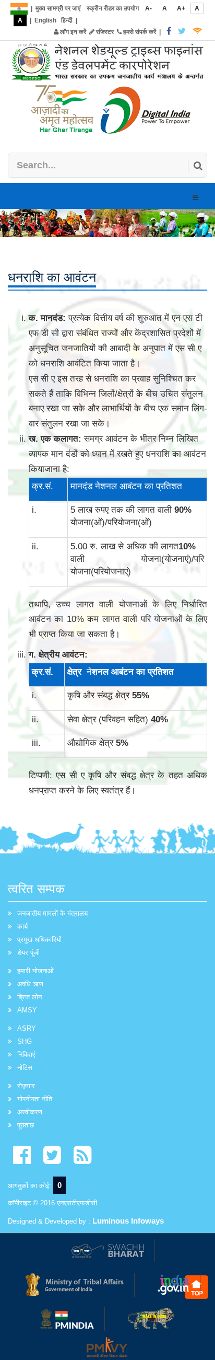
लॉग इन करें (72, 32)
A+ (181, 8)
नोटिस (24, 1067)
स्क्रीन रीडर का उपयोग (113, 8)
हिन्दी (67, 20)
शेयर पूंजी (28, 952)
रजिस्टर (104, 32)
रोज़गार (26, 1086)
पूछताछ (25, 1125)
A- (148, 8)
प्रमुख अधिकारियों (39, 939)
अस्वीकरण (29, 1112)
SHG (24, 1041)
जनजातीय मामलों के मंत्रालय (52, 913)
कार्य (22, 926)
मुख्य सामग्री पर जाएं (57, 8)
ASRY (26, 1028)
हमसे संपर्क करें (139, 32)
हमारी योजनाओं (35, 971)
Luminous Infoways (128, 1220)
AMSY (27, 1010)
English (45, 20)
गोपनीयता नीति (34, 1099)
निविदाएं (26, 1054)
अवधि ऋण (30, 984)
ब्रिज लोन (29, 997)
